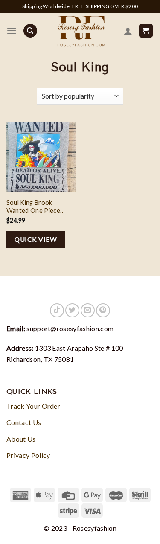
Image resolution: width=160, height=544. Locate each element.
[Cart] (146, 31)
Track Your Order (33, 406)
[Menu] (11, 30)
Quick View (36, 239)
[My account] (128, 30)
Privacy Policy (28, 455)
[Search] (30, 31)
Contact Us (23, 422)
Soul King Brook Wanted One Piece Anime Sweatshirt (33, 207)
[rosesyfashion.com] (80, 31)
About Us (21, 439)
